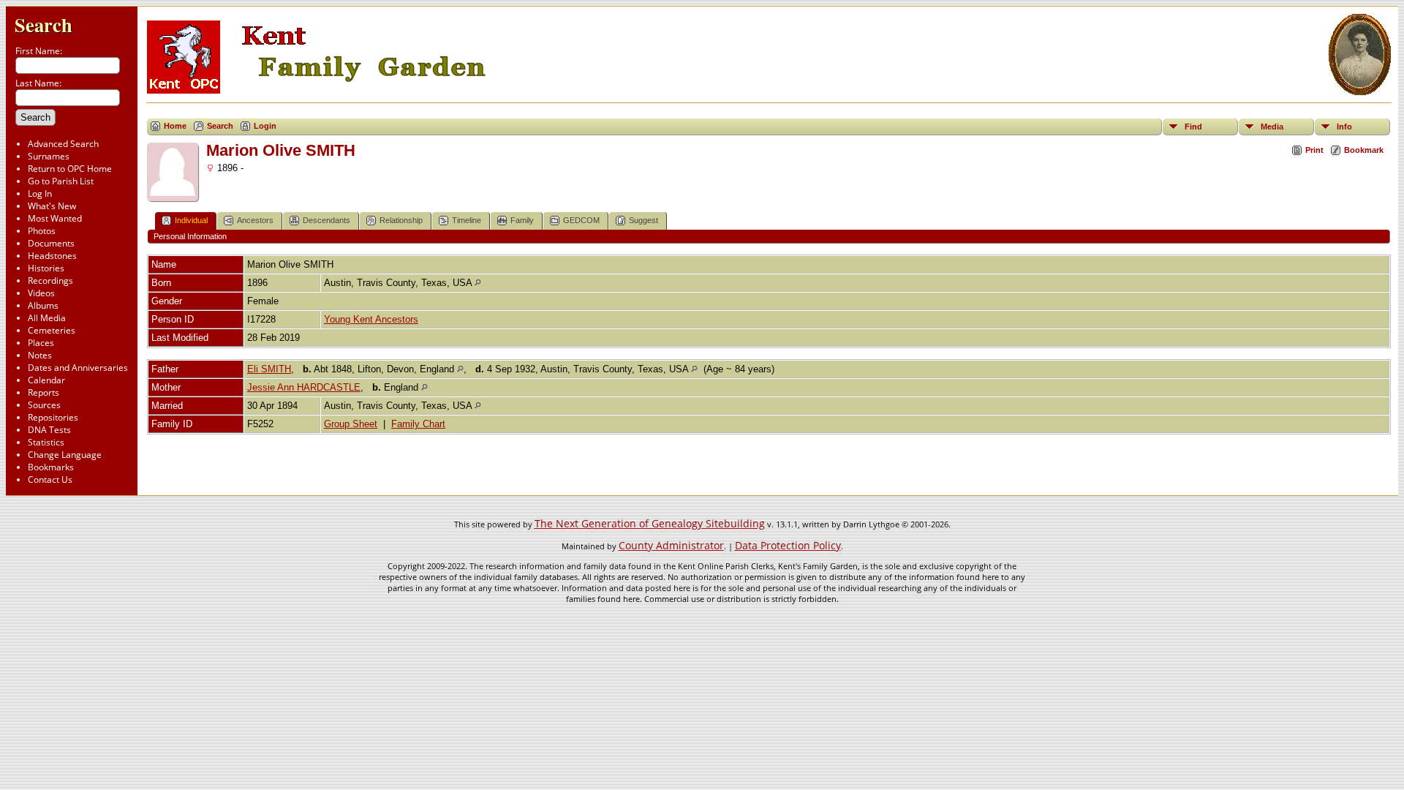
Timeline (466, 220)
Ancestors (255, 220)
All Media (47, 318)
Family (522, 220)
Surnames (48, 156)
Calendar (46, 380)
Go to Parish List (61, 181)
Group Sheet (350, 423)
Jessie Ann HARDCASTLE (304, 387)
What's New (52, 206)
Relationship (401, 220)
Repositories (53, 417)
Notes (40, 355)
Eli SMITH (269, 369)
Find (1193, 126)
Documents (51, 243)
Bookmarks (51, 467)
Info (1344, 126)
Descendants (326, 220)
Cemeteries (51, 330)
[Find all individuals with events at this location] (478, 282)
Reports (43, 392)
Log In (40, 193)
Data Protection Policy (788, 545)
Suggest (643, 220)
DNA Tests (49, 430)
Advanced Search (63, 144)
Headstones (52, 255)
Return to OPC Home (70, 168)
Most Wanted (55, 218)
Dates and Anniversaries (78, 367)
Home (175, 125)
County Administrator (671, 545)
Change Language (65, 454)
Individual (191, 220)
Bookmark (1364, 150)
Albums (43, 305)
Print (1314, 150)
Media (1272, 126)
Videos (41, 293)
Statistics (46, 442)
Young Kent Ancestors (371, 319)
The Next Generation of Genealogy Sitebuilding (650, 523)
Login (265, 125)
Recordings (50, 280)
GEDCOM (581, 220)
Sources (44, 405)
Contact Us (50, 479)
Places (41, 342)
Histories (46, 268)
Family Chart (418, 423)
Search (43, 24)
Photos (42, 231)
